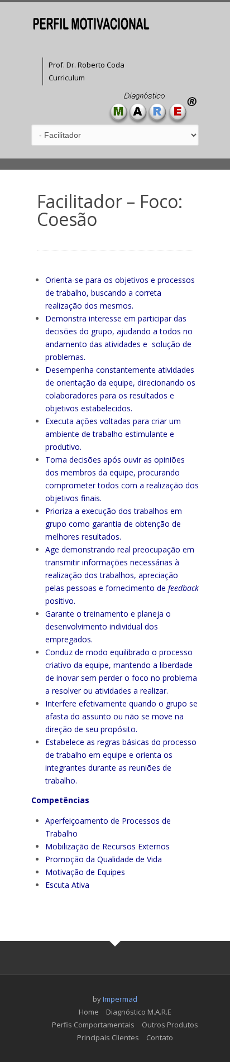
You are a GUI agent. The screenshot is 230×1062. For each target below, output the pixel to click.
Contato (159, 1037)
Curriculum (67, 78)
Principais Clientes (108, 1037)
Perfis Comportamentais (93, 1025)
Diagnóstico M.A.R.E (138, 1012)
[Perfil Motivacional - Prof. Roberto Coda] (91, 23)
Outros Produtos (170, 1025)
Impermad (120, 999)
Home (89, 1012)
